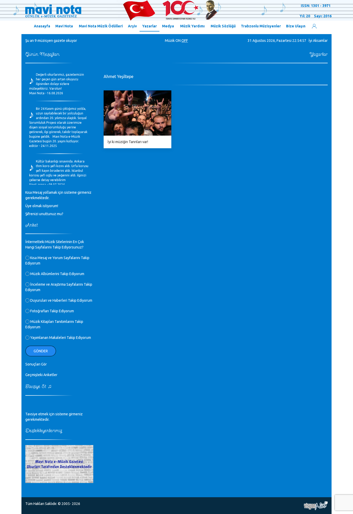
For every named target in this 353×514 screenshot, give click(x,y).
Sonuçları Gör (36, 364)
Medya (168, 26)
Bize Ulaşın (295, 26)
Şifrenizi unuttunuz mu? (44, 214)
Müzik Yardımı (192, 26)
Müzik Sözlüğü (223, 26)
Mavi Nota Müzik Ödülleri (101, 26)
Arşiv (132, 26)
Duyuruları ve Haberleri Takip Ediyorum (60, 300)
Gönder (41, 351)
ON (178, 40)
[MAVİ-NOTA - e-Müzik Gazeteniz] (120, 10)
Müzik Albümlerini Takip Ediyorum (56, 274)
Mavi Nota (64, 26)
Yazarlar (149, 26)
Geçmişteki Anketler (41, 375)
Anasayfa (42, 26)
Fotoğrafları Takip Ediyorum (51, 311)
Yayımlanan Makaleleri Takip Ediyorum (60, 338)
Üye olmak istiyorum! (41, 206)
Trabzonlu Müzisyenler (261, 26)
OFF (184, 40)
